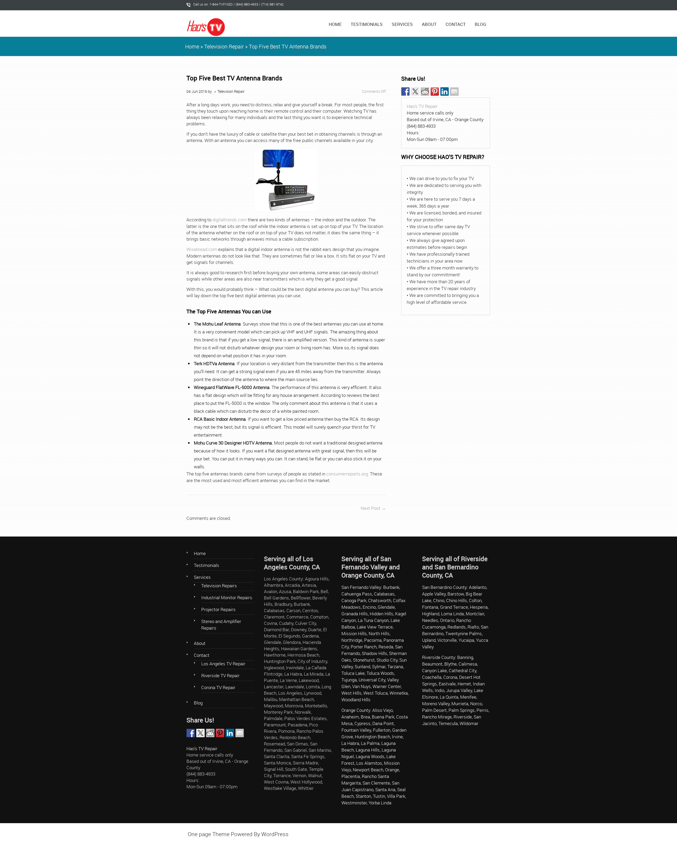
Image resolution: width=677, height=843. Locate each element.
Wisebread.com (201, 249)
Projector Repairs (218, 609)
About (429, 24)
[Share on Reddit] (425, 91)
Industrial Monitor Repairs (226, 597)
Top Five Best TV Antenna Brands (234, 78)
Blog (480, 24)
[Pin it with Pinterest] (435, 91)
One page (199, 834)
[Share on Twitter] (415, 91)
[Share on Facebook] (405, 91)
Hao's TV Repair (422, 106)
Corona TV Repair (218, 687)
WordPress (275, 834)
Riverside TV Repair (220, 675)
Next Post (373, 508)
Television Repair (224, 46)
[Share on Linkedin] (444, 91)
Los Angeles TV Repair (223, 664)
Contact (456, 24)
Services (402, 24)
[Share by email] (454, 91)
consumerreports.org (347, 474)
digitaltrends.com (229, 220)
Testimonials (367, 24)
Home (335, 24)
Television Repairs (219, 586)
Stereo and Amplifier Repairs (221, 624)
